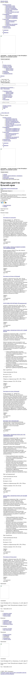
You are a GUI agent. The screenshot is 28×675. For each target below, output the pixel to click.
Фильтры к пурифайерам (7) (12, 131)
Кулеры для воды (7, 4)
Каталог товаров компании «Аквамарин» (12, 175)
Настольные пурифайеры (12, 15)
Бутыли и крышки (10, 21)
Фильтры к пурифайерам (12, 18)
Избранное (5, 33)
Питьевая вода (6, 26)
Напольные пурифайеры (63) (12, 129)
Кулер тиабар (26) (10, 123)
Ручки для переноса (10, 25)
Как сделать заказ (7, 629)
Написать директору (5, 59)
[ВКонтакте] (1, 203)
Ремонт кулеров (9, 68)
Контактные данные (8, 624)
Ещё (4, 108)
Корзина (2, 76)
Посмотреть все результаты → (7, 87)
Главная (5, 174)
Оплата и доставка (7, 66)
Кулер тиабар (9, 10)
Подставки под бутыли (11, 20)
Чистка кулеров (9, 70)
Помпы (7, 22)
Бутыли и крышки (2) (11, 134)
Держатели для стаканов (11, 24)
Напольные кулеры (10, 5)
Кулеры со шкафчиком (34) (12, 121)
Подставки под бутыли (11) (12, 133)
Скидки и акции (7, 27)
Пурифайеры (6, 14)
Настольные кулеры (10, 7)
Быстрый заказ (4, 191)
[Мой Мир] (6, 203)
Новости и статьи (7, 94)
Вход (2, 88)
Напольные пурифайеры (11, 16)
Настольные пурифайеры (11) (13, 128)
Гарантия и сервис (7, 67)
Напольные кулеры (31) (11, 118)
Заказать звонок (4, 1)
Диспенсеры (9, 13)
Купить (9, 191)
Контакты (5, 71)
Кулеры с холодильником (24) (13, 122)
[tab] (7, 205)
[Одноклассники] (4, 203)
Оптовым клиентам (7, 73)
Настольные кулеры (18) (11, 120)
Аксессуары (6, 19)
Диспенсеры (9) (9, 126)
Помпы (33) (8, 135)
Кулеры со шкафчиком (11, 8)
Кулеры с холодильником (12, 9)
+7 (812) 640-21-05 (5, 112)
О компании (6, 72)
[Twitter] (3, 203)
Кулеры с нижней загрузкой (12, 11)
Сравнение (5, 30)
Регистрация (7, 88)
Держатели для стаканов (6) (12, 137)
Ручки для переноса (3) (11, 138)
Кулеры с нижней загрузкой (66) (13, 124)
